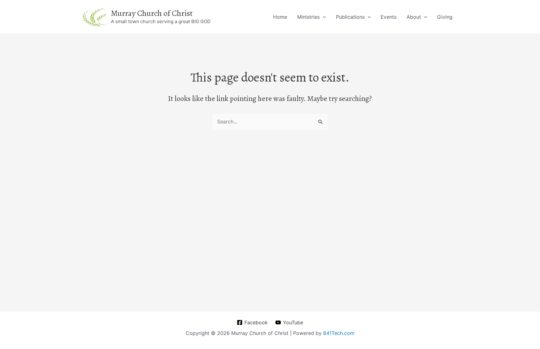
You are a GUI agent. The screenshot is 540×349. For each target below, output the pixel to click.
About (414, 17)
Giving (444, 17)
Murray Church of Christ (152, 13)
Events (389, 17)
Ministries (308, 17)
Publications (350, 17)
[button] (323, 16)
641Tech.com (338, 333)
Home (280, 17)
